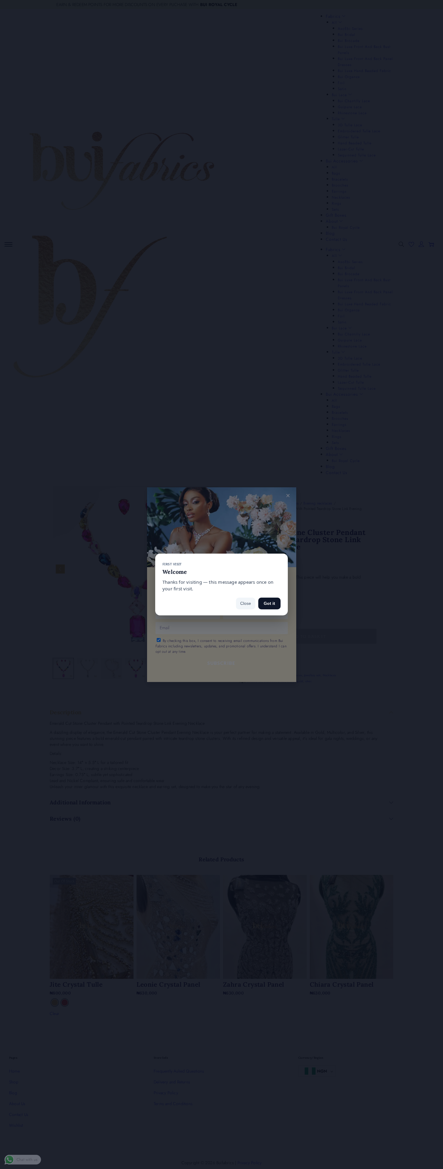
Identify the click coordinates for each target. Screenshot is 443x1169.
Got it (269, 603)
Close (245, 603)
